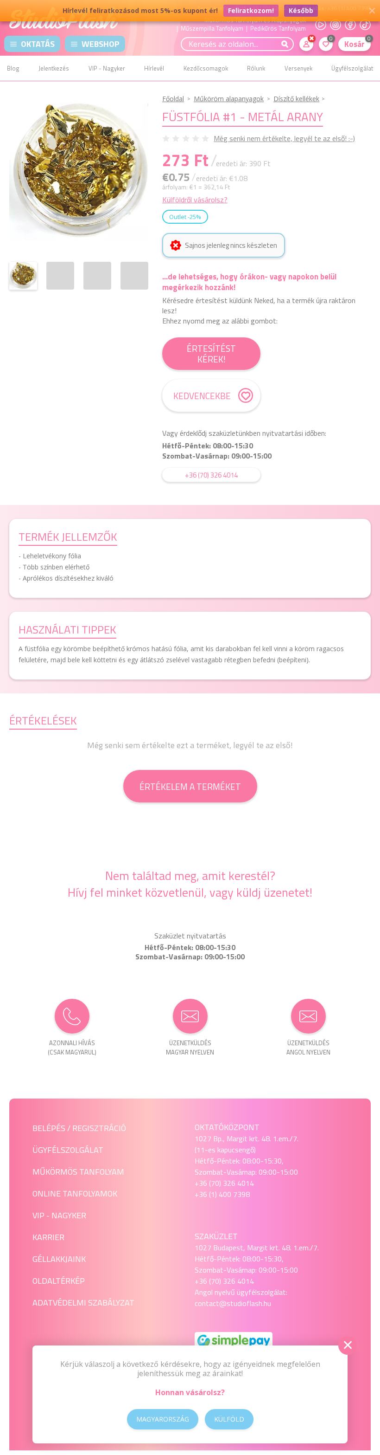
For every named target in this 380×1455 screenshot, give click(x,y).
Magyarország (162, 1419)
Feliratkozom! (251, 10)
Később (301, 10)
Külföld (229, 1419)
